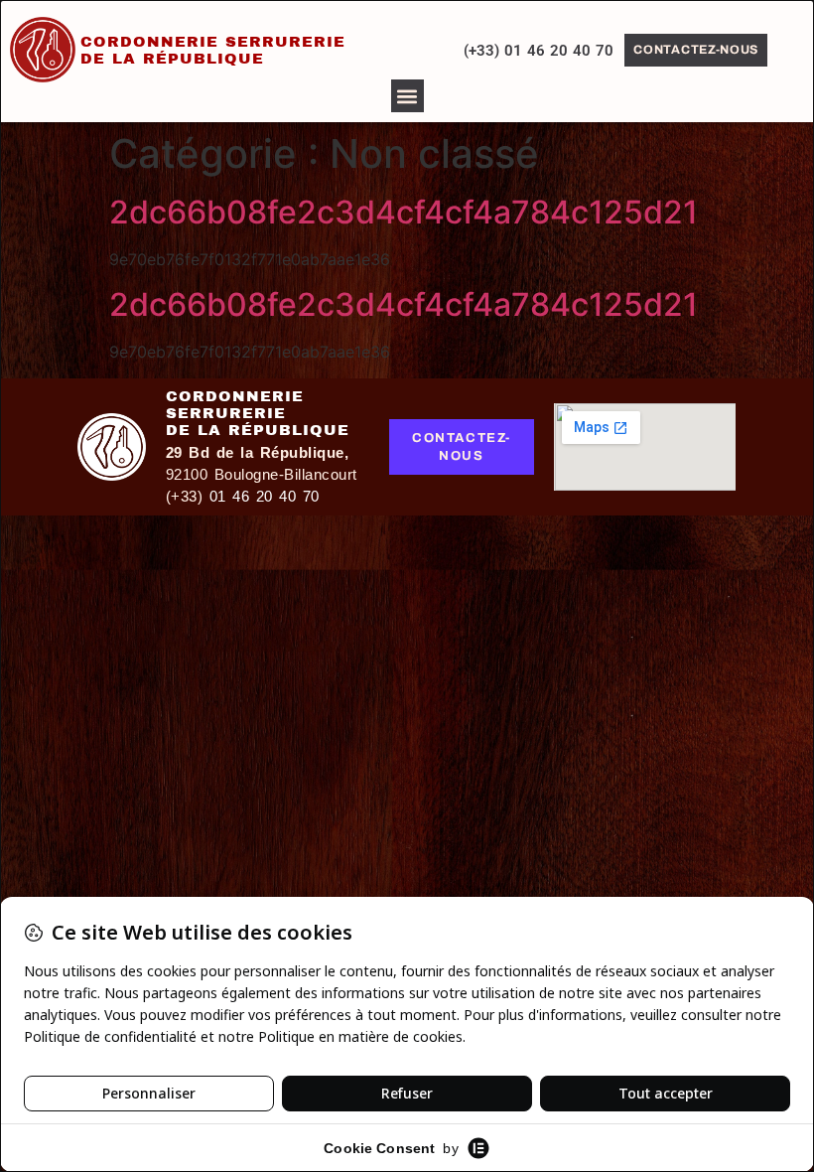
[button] (407, 95)
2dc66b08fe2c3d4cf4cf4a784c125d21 (403, 212)
